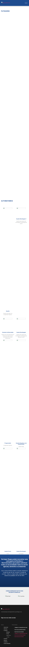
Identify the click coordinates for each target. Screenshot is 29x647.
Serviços (5, 644)
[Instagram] (6, 637)
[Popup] (26, 3)
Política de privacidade (20, 645)
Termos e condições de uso (21, 643)
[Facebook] (2, 637)
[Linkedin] (9, 637)
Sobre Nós (6, 643)
